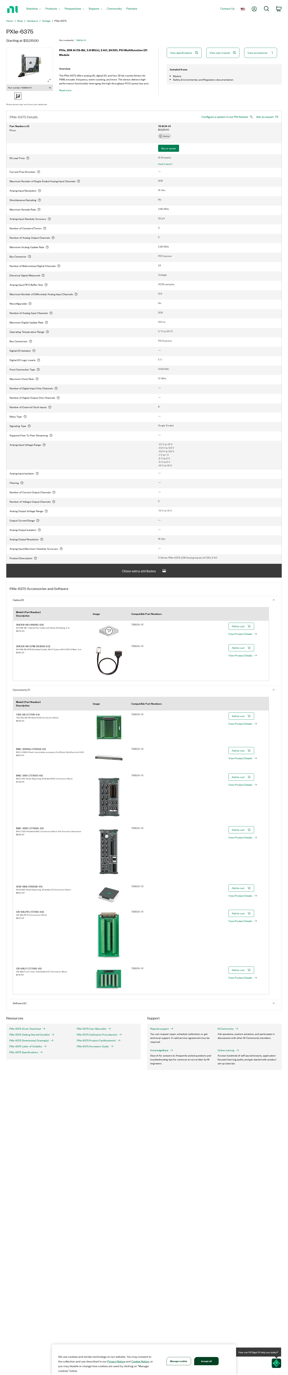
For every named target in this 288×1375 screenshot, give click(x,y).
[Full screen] (49, 80)
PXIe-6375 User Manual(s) (91, 1028)
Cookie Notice (140, 1361)
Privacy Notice (116, 1361)
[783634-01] (17, 96)
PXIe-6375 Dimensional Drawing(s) (29, 1040)
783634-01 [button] (81, 40)
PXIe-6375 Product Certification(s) (96, 1040)
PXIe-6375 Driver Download (25, 1028)
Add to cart (238, 626)
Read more (65, 90)
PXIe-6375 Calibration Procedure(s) (97, 1034)
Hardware (32, 21)
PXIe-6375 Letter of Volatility (25, 1046)
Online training (226, 1050)
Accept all (206, 1361)
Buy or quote (168, 148)
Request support (159, 1028)
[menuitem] (33, 9)
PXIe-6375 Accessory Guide (93, 1046)
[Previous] (11, 96)
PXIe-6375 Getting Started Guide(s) (29, 1034)
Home (9, 21)
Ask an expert (265, 117)
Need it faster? (165, 164)
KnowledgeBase (159, 1050)
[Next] (48, 96)
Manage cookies (178, 1361)
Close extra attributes (139, 570)
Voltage (46, 21)
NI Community (226, 1028)
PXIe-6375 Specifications (23, 1052)
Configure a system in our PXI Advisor (224, 117)
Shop (20, 21)
